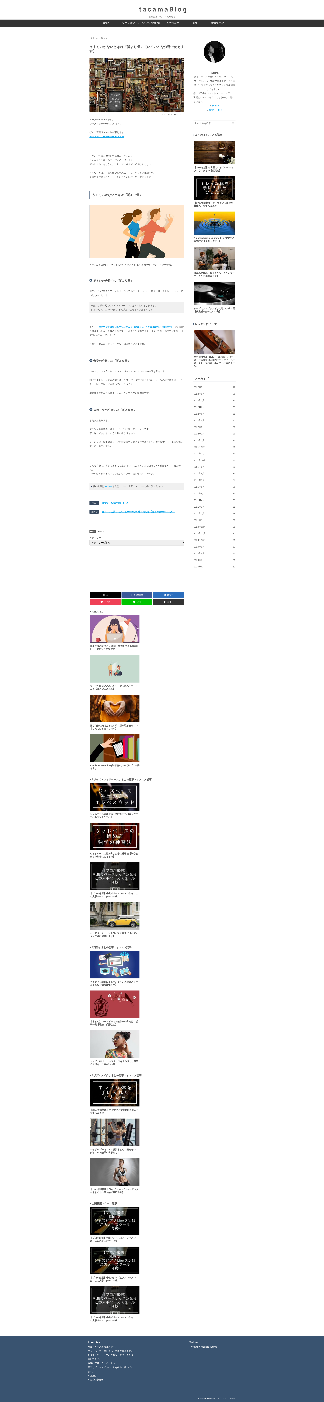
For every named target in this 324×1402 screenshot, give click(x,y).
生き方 (101, 531)
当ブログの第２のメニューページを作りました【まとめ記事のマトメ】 (138, 511)
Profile (215, 105)
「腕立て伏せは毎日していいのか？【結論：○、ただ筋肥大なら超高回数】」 (135, 327)
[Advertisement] (136, 568)
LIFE (93, 531)
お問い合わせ (215, 110)
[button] (168, 602)
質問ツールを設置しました (115, 503)
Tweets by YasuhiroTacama (203, 1347)
